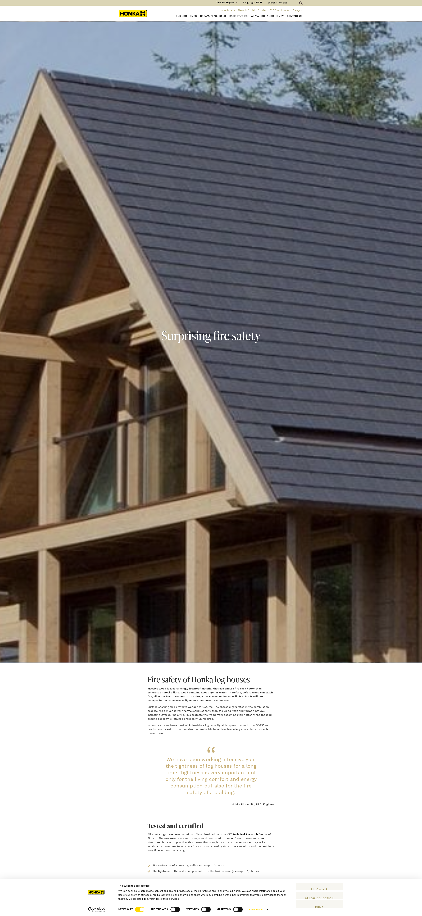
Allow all (319, 889)
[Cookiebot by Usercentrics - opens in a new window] (96, 909)
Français (297, 10)
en (257, 2)
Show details (256, 909)
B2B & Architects (279, 10)
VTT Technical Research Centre (247, 834)
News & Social (246, 10)
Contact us (294, 16)
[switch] (175, 909)
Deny (319, 906)
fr (261, 2)
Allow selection (319, 898)
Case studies (238, 16)
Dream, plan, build (213, 16)
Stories (262, 10)
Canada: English (225, 2)
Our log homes (186, 16)
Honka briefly (227, 10)
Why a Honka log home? (267, 16)
